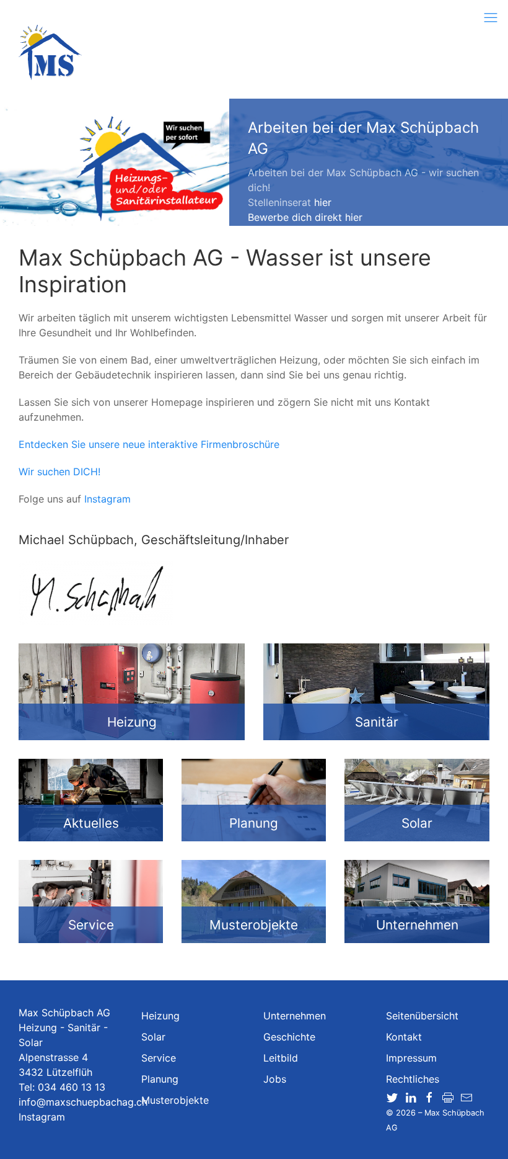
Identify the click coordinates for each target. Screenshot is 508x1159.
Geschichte (289, 1037)
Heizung (160, 1015)
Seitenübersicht (422, 1015)
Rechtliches (412, 1079)
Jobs (274, 1079)
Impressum (411, 1058)
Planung (159, 1079)
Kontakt (404, 1037)
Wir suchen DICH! (59, 471)
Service (158, 1058)
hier (322, 202)
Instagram (107, 499)
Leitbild (280, 1058)
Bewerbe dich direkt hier (305, 217)
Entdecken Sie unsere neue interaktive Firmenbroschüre (149, 444)
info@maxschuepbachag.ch (83, 1102)
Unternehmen (294, 1015)
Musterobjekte (175, 1100)
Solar (153, 1037)
